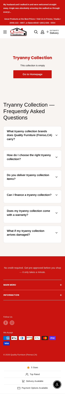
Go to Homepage (32, 74)
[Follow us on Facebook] (5, 322)
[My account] (42, 32)
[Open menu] (5, 32)
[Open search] (36, 32)
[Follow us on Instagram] (12, 322)
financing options (31, 202)
